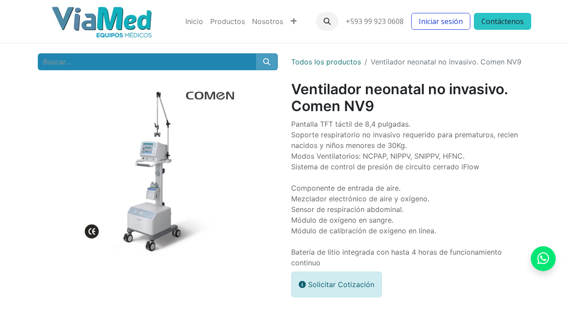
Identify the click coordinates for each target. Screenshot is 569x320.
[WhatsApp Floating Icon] (543, 259)
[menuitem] (194, 21)
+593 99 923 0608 (375, 21)
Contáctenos (502, 21)
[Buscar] (267, 61)
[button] (327, 21)
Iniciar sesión (441, 21)
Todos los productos (326, 61)
